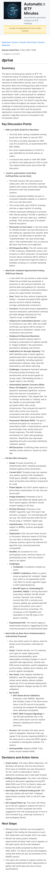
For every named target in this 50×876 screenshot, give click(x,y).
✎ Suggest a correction (11, 54)
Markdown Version (10, 42)
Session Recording (28, 42)
